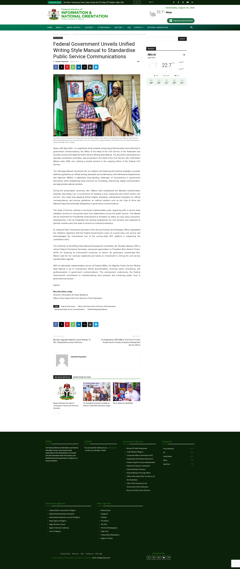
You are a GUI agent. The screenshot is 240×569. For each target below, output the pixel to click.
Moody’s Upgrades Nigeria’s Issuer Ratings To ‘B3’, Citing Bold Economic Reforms (72, 341)
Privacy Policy (65, 554)
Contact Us (89, 554)
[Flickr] (192, 2)
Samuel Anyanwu (62, 61)
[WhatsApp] (73, 67)
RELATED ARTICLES (62, 377)
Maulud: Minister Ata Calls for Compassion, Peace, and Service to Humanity (66, 405)
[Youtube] (188, 2)
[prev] (135, 2)
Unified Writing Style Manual (97, 309)
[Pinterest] (67, 67)
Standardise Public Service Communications (69, 309)
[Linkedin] (78, 67)
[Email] (84, 67)
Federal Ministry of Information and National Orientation (72, 558)
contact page (112, 448)
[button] (191, 27)
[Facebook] (174, 2)
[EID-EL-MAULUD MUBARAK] (126, 391)
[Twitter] (178, 2)
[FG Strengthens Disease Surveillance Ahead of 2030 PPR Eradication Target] (96, 391)
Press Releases (65, 34)
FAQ (82, 554)
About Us (75, 554)
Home (55, 34)
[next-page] (58, 413)
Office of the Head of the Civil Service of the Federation (97, 306)
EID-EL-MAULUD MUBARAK (123, 403)
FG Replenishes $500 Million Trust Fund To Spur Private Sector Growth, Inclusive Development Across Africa (120, 342)
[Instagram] (183, 2)
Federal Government (68, 306)
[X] (61, 67)
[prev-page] (54, 413)
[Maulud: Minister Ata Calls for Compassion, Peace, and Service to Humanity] (66, 391)
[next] (139, 2)
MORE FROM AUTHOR (82, 377)
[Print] (90, 67)
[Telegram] (96, 67)
